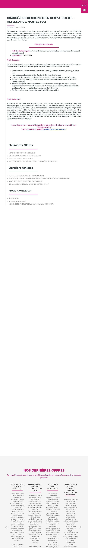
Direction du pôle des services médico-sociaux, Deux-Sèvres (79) (70, 489)
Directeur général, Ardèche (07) (52, 487)
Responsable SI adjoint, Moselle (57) (17, 487)
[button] (84, 3)
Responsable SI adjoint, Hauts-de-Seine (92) (35, 487)
